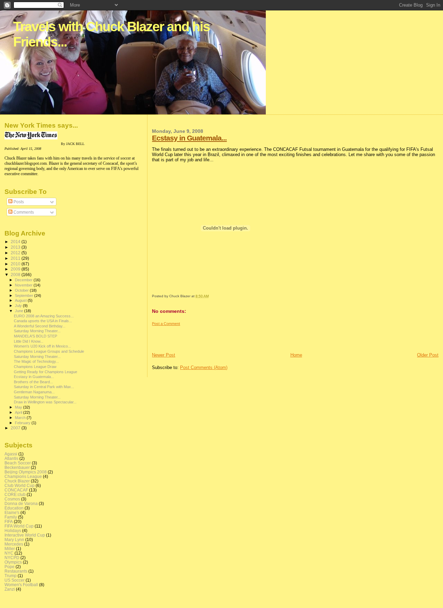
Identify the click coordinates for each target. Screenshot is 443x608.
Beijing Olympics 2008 (25, 472)
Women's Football (21, 584)
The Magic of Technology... (36, 361)
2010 (16, 264)
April (19, 412)
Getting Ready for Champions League (45, 372)
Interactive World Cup (24, 535)
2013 (16, 247)
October (22, 290)
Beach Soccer (17, 463)
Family (10, 517)
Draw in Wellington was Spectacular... (45, 402)
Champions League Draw (35, 367)
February (23, 423)
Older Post (428, 355)
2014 (16, 241)
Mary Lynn (14, 539)
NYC (8, 553)
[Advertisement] (192, 336)
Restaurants (15, 571)
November (24, 285)
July (19, 305)
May (19, 407)
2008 (16, 274)
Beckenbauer (17, 467)
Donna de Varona (21, 503)
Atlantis (11, 458)
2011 (16, 258)
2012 (16, 252)
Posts (18, 201)
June (19, 311)
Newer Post (163, 355)
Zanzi (9, 589)
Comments (23, 212)
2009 (16, 269)
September (24, 295)
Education (14, 508)
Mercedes (13, 544)
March (21, 418)
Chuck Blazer (17, 481)
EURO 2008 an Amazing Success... (44, 316)
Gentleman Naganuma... (34, 392)
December (24, 280)
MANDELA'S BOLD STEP (35, 336)
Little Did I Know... (28, 341)
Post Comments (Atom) (203, 367)
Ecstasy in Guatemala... (189, 138)
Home (296, 355)
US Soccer (14, 580)
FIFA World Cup (19, 526)
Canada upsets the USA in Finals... (43, 321)
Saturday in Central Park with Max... (44, 387)
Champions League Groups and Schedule (49, 351)
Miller (9, 548)
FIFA (8, 521)
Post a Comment (166, 324)
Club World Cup (19, 485)
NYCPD (11, 557)
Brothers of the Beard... (33, 382)
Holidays (12, 530)
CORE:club (15, 494)
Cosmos (12, 499)
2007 (16, 428)
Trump (10, 575)
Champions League (23, 476)
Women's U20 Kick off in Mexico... (42, 346)
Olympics (13, 562)
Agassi (10, 454)
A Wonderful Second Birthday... (39, 326)
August (21, 300)
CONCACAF (16, 490)
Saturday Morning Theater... (37, 331)
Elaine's (11, 512)
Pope (9, 566)
